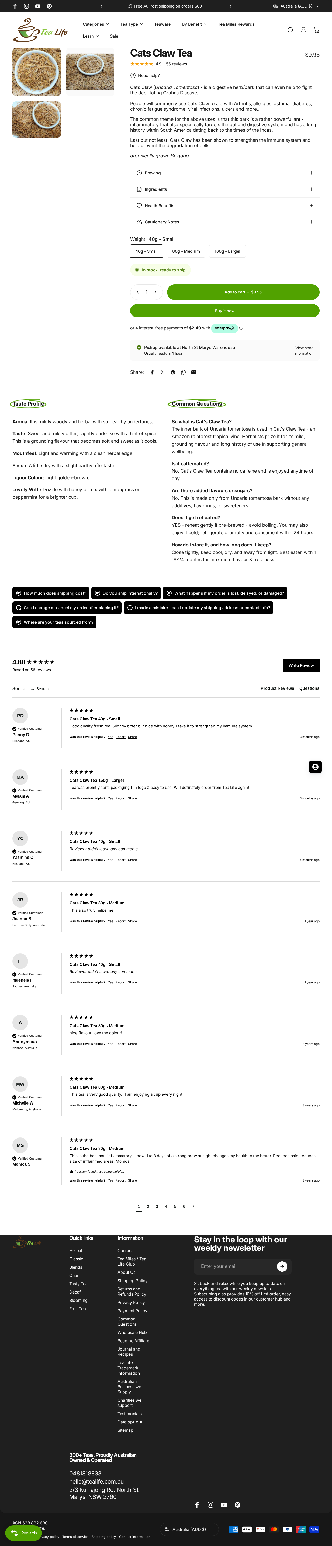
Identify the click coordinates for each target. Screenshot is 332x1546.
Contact (125, 1250)
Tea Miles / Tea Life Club (131, 1261)
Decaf (75, 1292)
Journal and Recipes (128, 1351)
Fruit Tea (77, 1308)
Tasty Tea (78, 1283)
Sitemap (125, 1430)
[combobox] (296, 6)
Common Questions (127, 1321)
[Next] (230, 6)
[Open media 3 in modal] (36, 119)
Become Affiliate (133, 1340)
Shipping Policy (132, 1280)
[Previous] (102, 6)
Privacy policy (48, 1537)
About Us (126, 1272)
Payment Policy (132, 1310)
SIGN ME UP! (50, 802)
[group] (39, 662)
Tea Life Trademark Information (128, 1367)
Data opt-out (129, 1421)
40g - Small (146, 251)
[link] (85, 1473)
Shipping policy (104, 1537)
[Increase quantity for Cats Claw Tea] (157, 292)
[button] (139, 1207)
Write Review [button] (301, 665)
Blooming (78, 1300)
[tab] (277, 689)
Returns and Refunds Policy (131, 1291)
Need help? (149, 75)
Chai (73, 1275)
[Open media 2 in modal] (90, 72)
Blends (75, 1267)
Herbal (75, 1250)
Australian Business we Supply (129, 1386)
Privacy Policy (131, 1302)
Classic (76, 1258)
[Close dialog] (193, 710)
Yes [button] (110, 860)
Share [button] (132, 860)
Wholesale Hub (132, 1332)
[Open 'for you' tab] (315, 767)
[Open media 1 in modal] (36, 72)
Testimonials (129, 1413)
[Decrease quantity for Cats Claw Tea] (136, 292)
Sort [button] (17, 688)
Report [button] (121, 860)
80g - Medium (186, 251)
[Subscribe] (282, 1266)
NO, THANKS (50, 818)
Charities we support (129, 1402)
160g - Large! (227, 251)
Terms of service (75, 1537)
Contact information (134, 1537)
